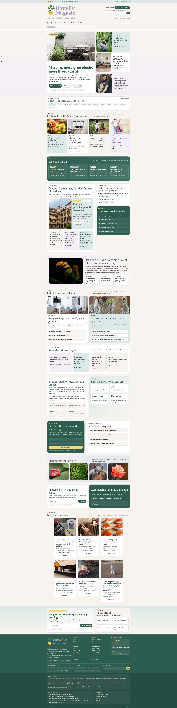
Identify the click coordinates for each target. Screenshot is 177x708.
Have (61, 22)
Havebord (88, 667)
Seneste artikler (76, 652)
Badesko (122, 22)
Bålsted (109, 104)
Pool (62, 670)
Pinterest (101, 498)
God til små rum (69, 26)
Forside (116, 1)
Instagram (128, 18)
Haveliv (50, 23)
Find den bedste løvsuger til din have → (101, 331)
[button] (1, 60)
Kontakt (94, 641)
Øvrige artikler (124, 1)
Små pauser (93, 26)
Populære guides (77, 654)
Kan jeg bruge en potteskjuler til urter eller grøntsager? (103, 430)
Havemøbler (92, 670)
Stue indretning (52, 107)
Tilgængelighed (95, 652)
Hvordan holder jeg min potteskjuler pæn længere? (102, 443)
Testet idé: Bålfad (60, 26)
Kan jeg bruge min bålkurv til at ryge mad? (110, 542)
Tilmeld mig (82, 501)
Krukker (115, 104)
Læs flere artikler (78, 85)
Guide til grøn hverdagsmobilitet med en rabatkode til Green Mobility (65, 543)
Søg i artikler (95, 659)
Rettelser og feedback (101, 696)
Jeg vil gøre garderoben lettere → (106, 231)
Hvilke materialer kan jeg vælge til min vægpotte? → (61, 339)
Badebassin (67, 18)
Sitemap (98, 700)
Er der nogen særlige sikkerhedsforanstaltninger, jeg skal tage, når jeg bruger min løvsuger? (112, 586)
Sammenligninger (77, 657)
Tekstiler (98, 670)
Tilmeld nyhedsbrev (86, 625)
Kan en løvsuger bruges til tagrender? (99, 439)
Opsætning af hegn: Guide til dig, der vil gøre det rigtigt (87, 542)
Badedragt (115, 22)
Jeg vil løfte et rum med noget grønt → (108, 223)
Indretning (66, 22)
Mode (72, 22)
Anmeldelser (76, 659)
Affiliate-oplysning (96, 646)
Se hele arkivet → (125, 98)
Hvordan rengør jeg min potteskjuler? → (58, 335)
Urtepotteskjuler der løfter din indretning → (59, 331)
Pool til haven (52, 104)
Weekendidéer (85, 670)
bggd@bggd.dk (76, 700)
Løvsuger (73, 18)
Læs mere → (65, 556)
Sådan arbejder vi (96, 644)
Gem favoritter (122, 18)
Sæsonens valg (51, 26)
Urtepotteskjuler (60, 18)
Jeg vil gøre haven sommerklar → (106, 219)
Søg (129, 1)
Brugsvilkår (98, 698)
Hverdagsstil (86, 26)
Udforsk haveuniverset (55, 85)
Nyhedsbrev (115, 18)
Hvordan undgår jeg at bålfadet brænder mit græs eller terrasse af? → (108, 339)
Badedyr (127, 22)
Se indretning (67, 85)
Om (119, 1)
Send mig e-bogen (65, 447)
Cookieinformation (96, 650)
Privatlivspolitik (95, 648)
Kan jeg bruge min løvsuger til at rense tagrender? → (104, 335)
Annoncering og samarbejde (102, 694)
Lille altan (122, 104)
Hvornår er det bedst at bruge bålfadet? (100, 434)
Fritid (56, 22)
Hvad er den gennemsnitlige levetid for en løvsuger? (65, 584)
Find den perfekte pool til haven (122, 7)
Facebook (109, 498)
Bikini (49, 18)
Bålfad (53, 18)
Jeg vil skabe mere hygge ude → (106, 227)
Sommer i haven (78, 26)
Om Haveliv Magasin (97, 639)
